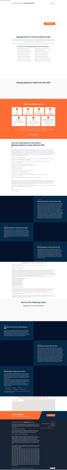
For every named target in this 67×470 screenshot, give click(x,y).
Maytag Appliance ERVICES (23, 422)
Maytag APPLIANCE (23, 3)
